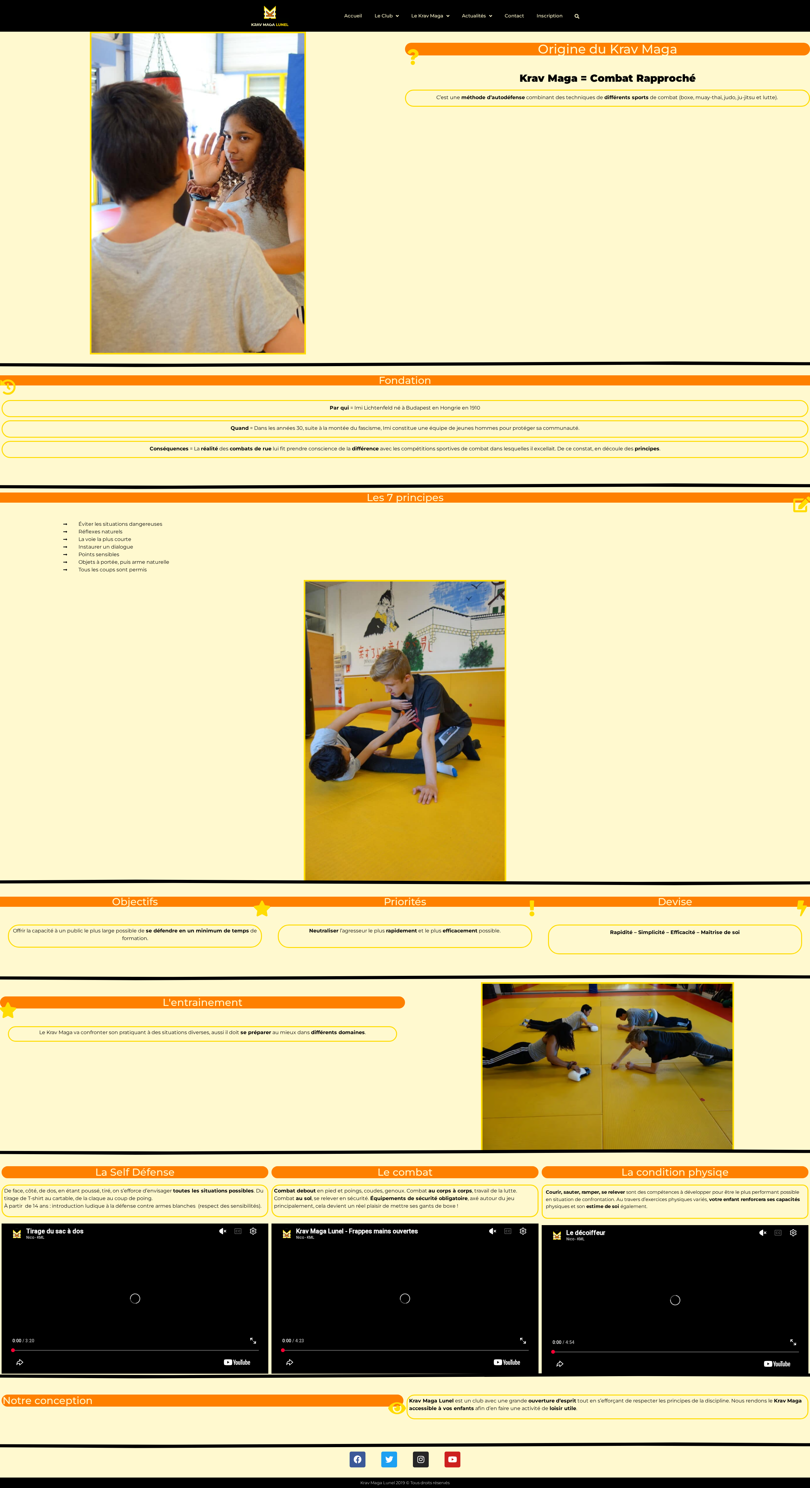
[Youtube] (452, 1459)
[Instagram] (421, 1459)
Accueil (353, 16)
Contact (514, 16)
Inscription (550, 16)
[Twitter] (389, 1459)
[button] (577, 16)
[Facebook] (357, 1459)
